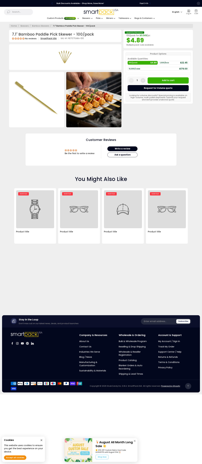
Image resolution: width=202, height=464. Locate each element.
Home (14, 25)
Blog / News (85, 357)
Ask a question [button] (122, 154)
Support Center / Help (169, 351)
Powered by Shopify (170, 386)
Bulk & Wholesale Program (133, 341)
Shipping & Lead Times (131, 373)
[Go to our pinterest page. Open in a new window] (27, 343)
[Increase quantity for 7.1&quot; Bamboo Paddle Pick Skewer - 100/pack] (143, 80)
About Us (84, 341)
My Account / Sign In (169, 341)
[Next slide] (149, 3)
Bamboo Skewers (40, 25)
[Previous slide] (52, 3)
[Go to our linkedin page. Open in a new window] (32, 343)
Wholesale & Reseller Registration (130, 353)
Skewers (24, 25)
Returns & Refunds (168, 357)
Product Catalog (128, 360)
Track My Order (166, 346)
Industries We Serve (89, 351)
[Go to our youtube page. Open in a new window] (22, 343)
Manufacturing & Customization (88, 364)
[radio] (143, 63)
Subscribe (183, 321)
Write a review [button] (122, 148)
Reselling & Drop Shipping (132, 346)
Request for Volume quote (158, 88)
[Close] (134, 440)
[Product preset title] (35, 209)
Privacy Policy (165, 367)
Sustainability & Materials (92, 370)
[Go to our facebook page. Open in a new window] (12, 343)
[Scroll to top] (188, 386)
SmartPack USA (49, 38)
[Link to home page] (26, 334)
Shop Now (102, 457)
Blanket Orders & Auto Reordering (130, 367)
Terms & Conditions (169, 362)
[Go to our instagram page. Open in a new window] (17, 343)
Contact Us (85, 346)
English (175, 12)
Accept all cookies (15, 457)
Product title (22, 231)
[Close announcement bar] (198, 3)
